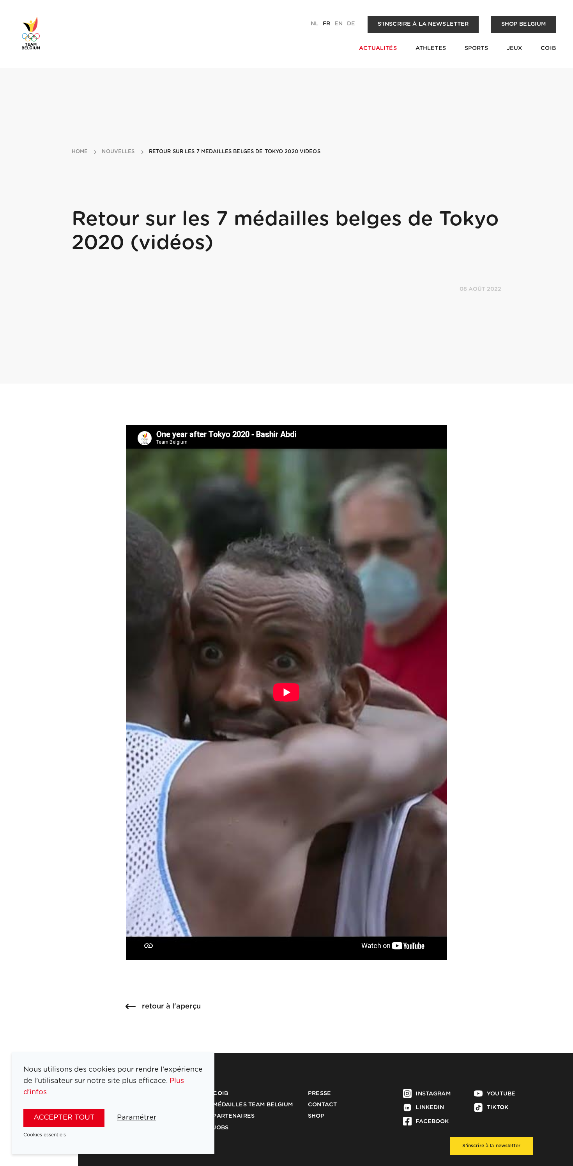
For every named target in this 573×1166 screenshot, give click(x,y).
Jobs (220, 1128)
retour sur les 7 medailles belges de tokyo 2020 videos (234, 151)
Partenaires (234, 1116)
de (351, 24)
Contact (322, 1105)
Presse (319, 1093)
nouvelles (118, 151)
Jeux (514, 48)
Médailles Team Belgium (253, 1105)
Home (80, 151)
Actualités (377, 48)
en (338, 24)
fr (326, 24)
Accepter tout (64, 1117)
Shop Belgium (523, 24)
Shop (316, 1116)
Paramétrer (136, 1117)
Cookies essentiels (44, 1134)
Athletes (431, 48)
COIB (548, 48)
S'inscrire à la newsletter (423, 24)
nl (314, 24)
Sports (476, 48)
